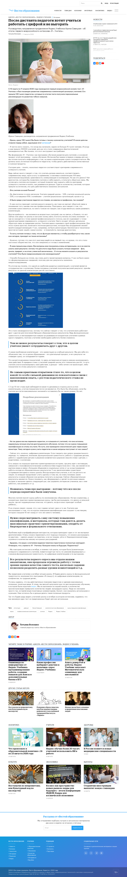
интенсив (46, 143)
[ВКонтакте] (9, 637)
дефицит (26, 608)
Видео (109, 10)
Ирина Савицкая (37, 608)
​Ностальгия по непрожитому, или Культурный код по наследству (20, 709)
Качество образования (108, 52)
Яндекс (50, 611)
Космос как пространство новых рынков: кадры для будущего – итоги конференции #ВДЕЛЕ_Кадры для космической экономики (63, 790)
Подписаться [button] (77, 828)
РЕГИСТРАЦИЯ (114, 3)
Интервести (32, 857)
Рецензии (12, 856)
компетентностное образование (54, 608)
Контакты (50, 849)
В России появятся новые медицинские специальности (100, 749)
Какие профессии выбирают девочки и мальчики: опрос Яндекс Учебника (48, 666)
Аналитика (99, 10)
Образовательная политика (33, 847)
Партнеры (50, 851)
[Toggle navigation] (117, 10)
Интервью (88, 10)
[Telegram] (15, 637)
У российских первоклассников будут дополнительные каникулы (105, 30)
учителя (42, 611)
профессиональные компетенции (26, 611)
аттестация (17, 608)
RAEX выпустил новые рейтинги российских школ (103, 49)
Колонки (77, 10)
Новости (57, 10)
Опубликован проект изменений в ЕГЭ (105, 24)
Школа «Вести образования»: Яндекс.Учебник (29, 17)
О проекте (50, 846)
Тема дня (67, 10)
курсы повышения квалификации (76, 608)
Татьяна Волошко (14, 34)
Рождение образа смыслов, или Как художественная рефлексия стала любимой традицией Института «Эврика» (48, 711)
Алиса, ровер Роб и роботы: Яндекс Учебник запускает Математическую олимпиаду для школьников (75, 668)
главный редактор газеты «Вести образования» (38, 627)
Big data (31, 860)
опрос (12, 611)
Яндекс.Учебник (60, 611)
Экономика (32, 850)
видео (33, 586)
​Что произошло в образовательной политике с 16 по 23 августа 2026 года (25, 751)
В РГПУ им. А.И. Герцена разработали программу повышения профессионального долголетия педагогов (104, 40)
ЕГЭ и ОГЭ (100, 25)
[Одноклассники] (12, 637)
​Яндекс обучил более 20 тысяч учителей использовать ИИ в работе (63, 751)
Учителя (103, 44)
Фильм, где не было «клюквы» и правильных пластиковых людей (77, 709)
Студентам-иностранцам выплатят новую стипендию (99, 786)
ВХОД (106, 3)
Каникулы (104, 33)
